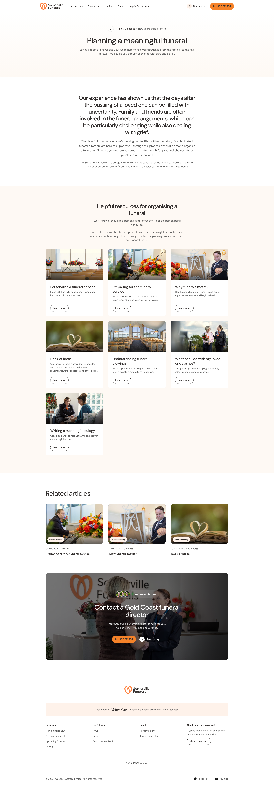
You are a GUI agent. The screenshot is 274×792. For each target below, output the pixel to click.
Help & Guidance (126, 28)
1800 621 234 (132, 166)
